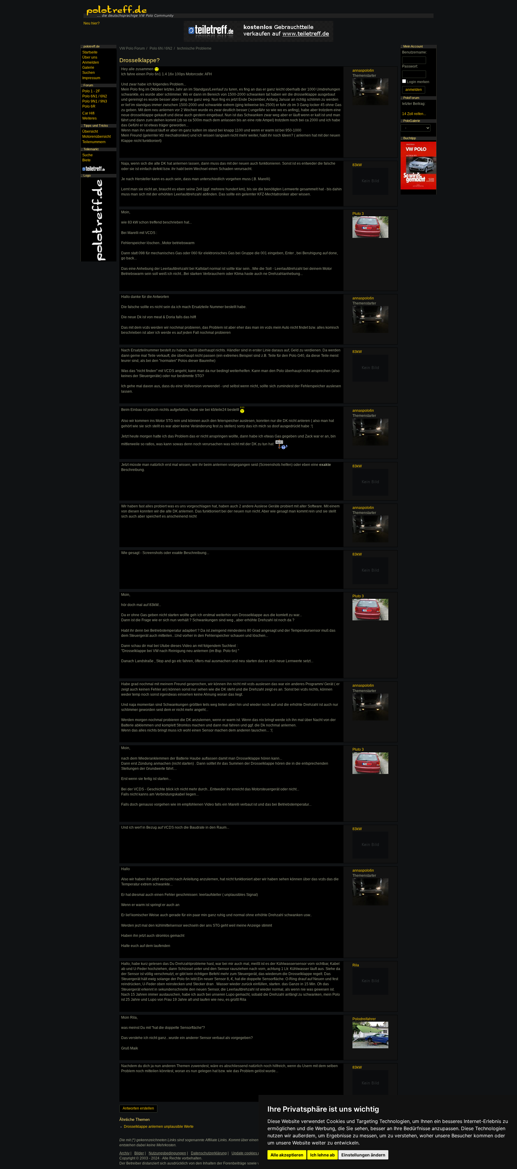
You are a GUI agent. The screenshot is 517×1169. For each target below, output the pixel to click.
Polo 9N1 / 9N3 (94, 101)
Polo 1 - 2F (91, 91)
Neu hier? (91, 23)
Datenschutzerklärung (209, 1153)
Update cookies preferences (254, 1153)
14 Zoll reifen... (414, 114)
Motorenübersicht (96, 136)
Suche (87, 155)
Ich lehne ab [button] (322, 1154)
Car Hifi (88, 113)
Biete (86, 160)
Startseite (90, 52)
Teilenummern (94, 142)
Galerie (88, 67)
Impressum (91, 78)
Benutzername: (414, 52)
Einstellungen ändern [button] (363, 1154)
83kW (357, 165)
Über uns (89, 57)
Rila (355, 965)
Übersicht (90, 131)
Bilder (139, 1153)
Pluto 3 (358, 214)
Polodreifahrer (364, 1019)
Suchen (88, 73)
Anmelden (90, 62)
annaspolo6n (363, 70)
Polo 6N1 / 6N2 (94, 96)
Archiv (124, 1153)
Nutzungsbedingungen (167, 1153)
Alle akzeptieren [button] (286, 1154)
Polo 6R (88, 106)
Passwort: (410, 66)
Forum (88, 85)
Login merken (418, 82)
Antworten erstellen (138, 1108)
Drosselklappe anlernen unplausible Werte (159, 1126)
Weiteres (89, 118)
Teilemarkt (90, 149)
